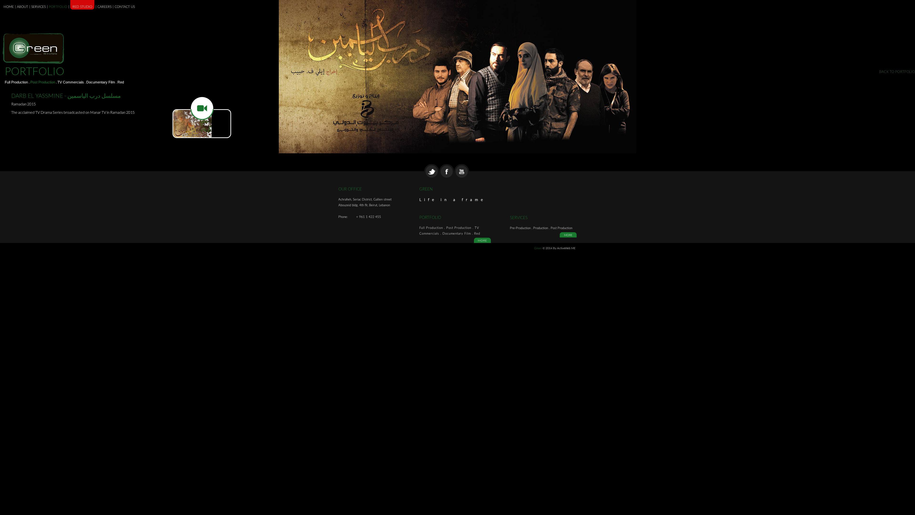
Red (120, 82)
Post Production (43, 82)
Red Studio (82, 7)
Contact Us (125, 7)
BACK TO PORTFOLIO (897, 71)
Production (541, 228)
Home (9, 7)
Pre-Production (521, 228)
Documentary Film (101, 82)
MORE (482, 240)
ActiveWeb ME (566, 248)
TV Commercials (71, 82)
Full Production (17, 82)
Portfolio (58, 7)
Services (38, 7)
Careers (104, 7)
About (22, 7)
